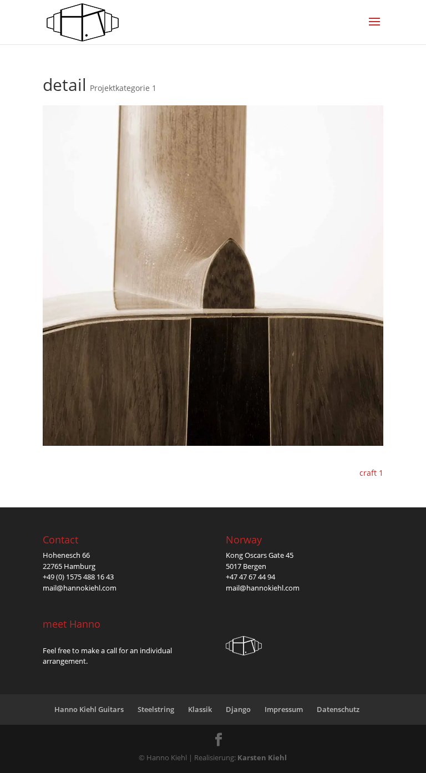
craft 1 (371, 472)
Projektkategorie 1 (123, 88)
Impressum (284, 709)
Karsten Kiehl (262, 757)
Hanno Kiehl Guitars (89, 709)
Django (238, 709)
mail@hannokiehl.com (79, 588)
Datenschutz (338, 709)
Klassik (200, 709)
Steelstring (156, 709)
